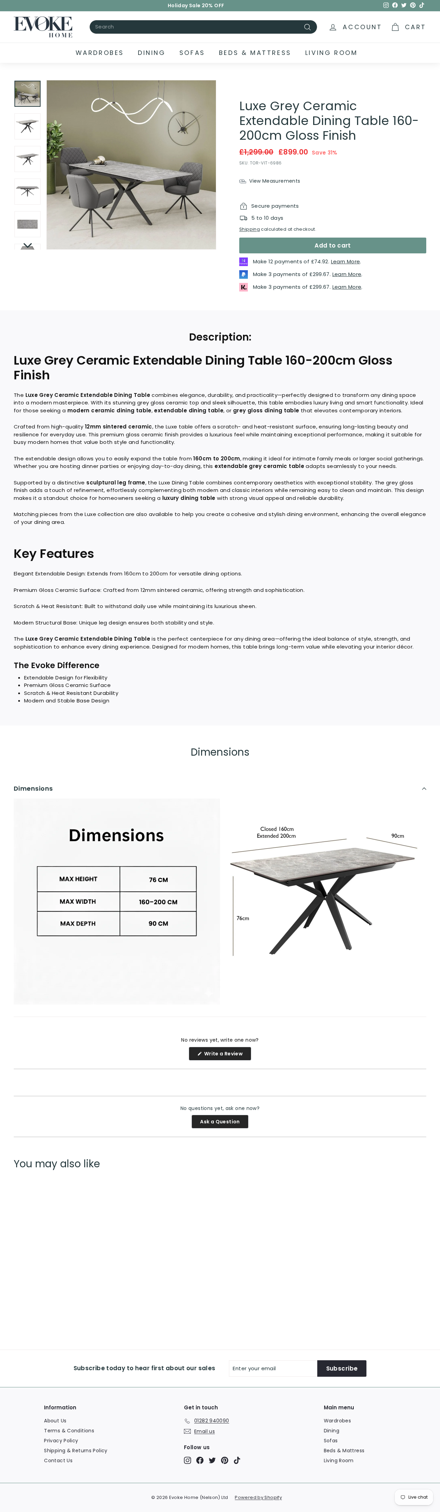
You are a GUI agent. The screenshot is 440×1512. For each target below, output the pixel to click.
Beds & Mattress (255, 52)
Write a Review (227, 1055)
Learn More (345, 261)
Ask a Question (224, 1123)
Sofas (192, 52)
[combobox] (203, 27)
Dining (152, 52)
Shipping (249, 229)
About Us (55, 1420)
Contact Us (58, 1460)
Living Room (331, 52)
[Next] (27, 244)
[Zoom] (131, 164)
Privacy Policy (61, 1440)
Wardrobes (100, 52)
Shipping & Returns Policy (75, 1450)
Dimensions (33, 788)
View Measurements (274, 180)
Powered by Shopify (258, 1497)
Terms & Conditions (69, 1430)
